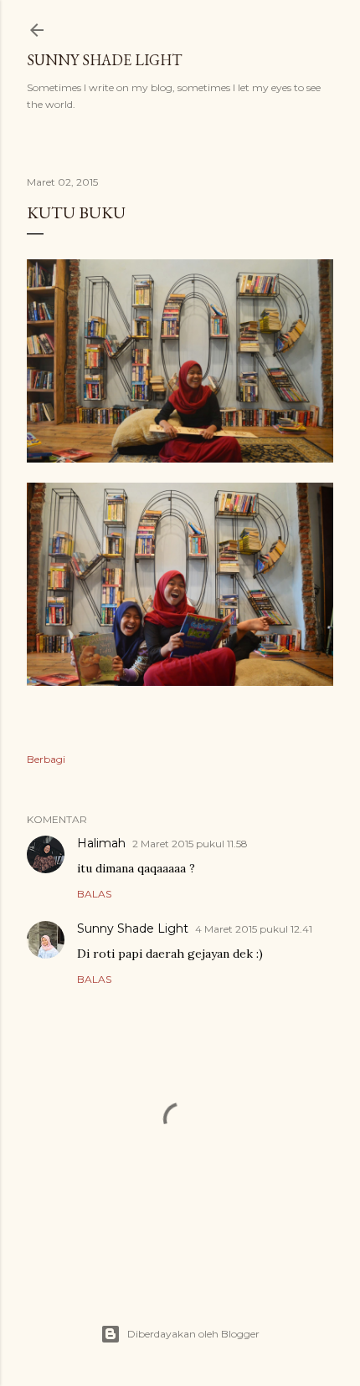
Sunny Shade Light (132, 928)
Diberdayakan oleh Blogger (193, 1333)
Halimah (101, 843)
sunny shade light (104, 59)
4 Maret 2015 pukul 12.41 (253, 929)
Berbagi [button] (46, 759)
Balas (94, 893)
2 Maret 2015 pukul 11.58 (190, 843)
